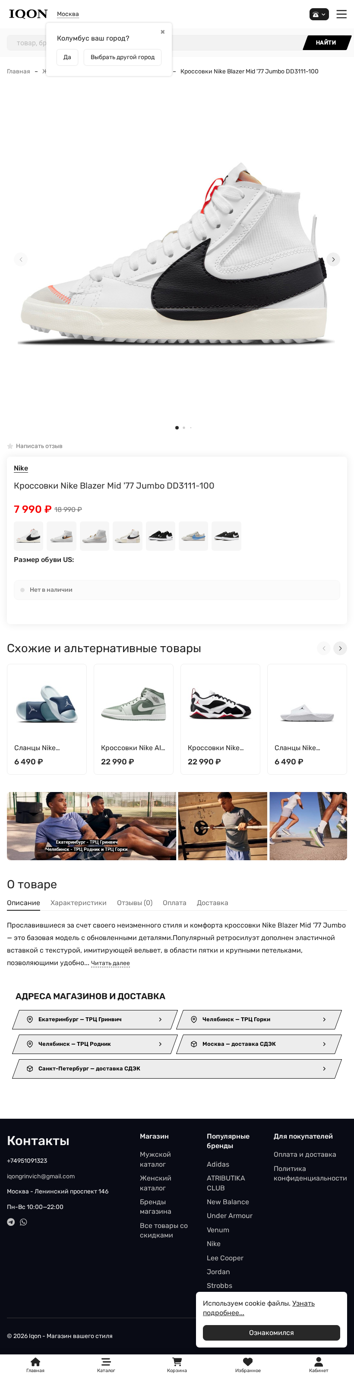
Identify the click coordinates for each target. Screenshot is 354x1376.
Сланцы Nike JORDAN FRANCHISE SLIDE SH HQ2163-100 (304, 748)
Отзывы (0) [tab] (134, 903)
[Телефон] (319, 14)
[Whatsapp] (23, 1222)
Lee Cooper (225, 1258)
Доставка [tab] (212, 903)
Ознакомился (271, 1333)
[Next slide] (333, 259)
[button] (177, 427)
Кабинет (319, 1370)
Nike (21, 468)
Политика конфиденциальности (310, 1173)
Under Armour (230, 1216)
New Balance (228, 1202)
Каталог (106, 1370)
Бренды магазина (155, 1206)
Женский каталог (155, 1183)
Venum (218, 1230)
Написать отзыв (39, 446)
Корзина (177, 1365)
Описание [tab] (23, 903)
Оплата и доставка (305, 1154)
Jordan (218, 1272)
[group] (177, 260)
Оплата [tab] (174, 903)
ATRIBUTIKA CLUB (226, 1183)
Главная (18, 71)
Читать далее (110, 963)
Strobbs (219, 1285)
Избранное (248, 1365)
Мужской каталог (155, 1159)
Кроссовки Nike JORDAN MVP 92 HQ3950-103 (214, 748)
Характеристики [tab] (79, 903)
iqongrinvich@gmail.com (41, 1176)
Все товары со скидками (164, 1230)
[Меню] (342, 14)
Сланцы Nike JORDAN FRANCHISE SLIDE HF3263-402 (43, 748)
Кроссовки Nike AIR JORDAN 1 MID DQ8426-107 (133, 748)
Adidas (218, 1164)
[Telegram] (11, 1222)
